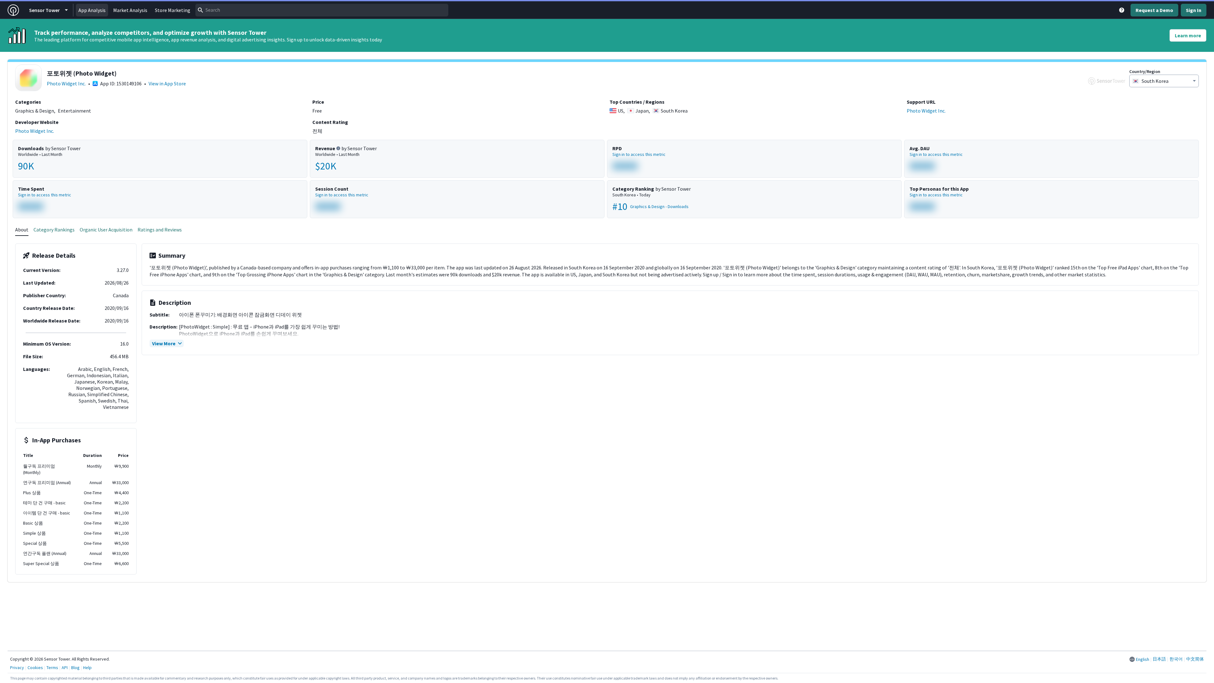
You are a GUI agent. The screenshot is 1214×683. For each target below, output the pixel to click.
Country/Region (1144, 71)
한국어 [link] (1176, 659)
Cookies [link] (35, 667)
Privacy (17, 667)
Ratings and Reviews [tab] (160, 229)
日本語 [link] (1159, 659)
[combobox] (321, 10)
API (65, 667)
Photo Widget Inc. (66, 83)
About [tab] (21, 229)
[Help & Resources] (1121, 10)
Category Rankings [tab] (54, 229)
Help (87, 667)
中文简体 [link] (1195, 659)
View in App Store (167, 83)
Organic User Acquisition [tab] (106, 229)
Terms (52, 667)
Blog (75, 667)
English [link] (1142, 659)
